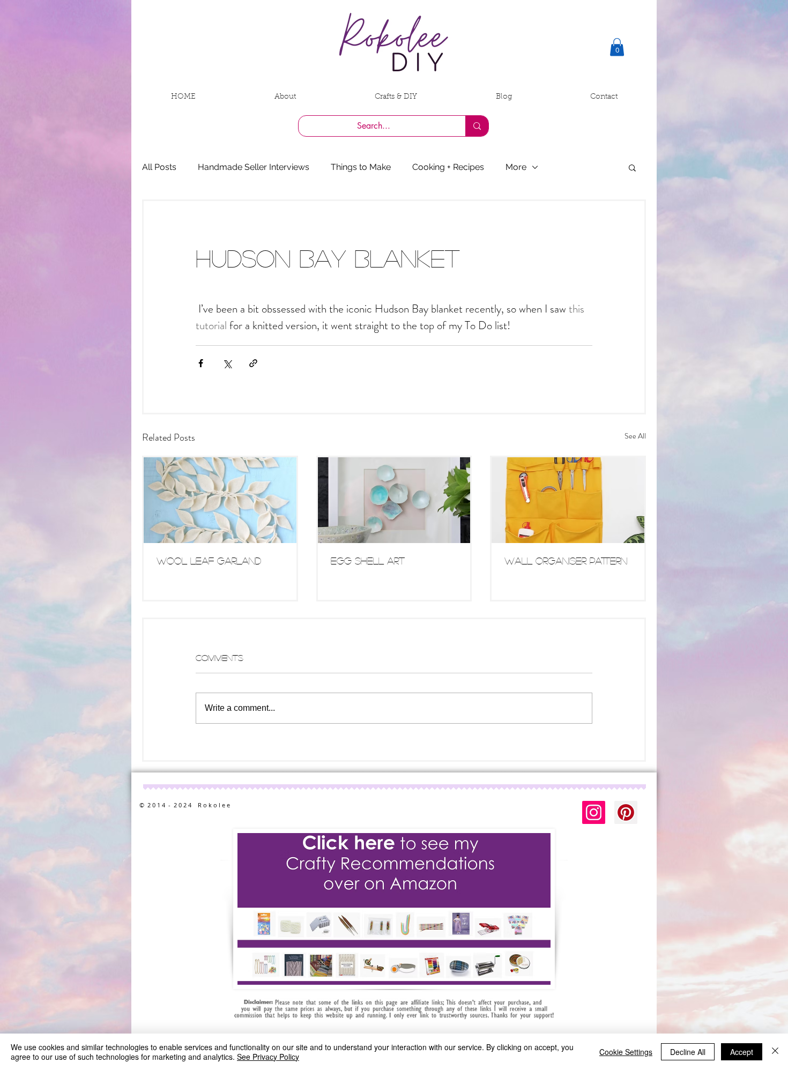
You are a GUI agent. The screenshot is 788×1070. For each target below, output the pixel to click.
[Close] (775, 1051)
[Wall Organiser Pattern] (568, 500)
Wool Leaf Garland (209, 561)
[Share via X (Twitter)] (227, 363)
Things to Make (361, 167)
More (515, 167)
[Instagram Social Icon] (593, 812)
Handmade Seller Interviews (253, 167)
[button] (617, 47)
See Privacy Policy (268, 1056)
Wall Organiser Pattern (565, 561)
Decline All (687, 1051)
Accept (741, 1051)
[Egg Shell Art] (394, 500)
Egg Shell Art (368, 561)
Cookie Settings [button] (625, 1051)
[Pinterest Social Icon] (625, 812)
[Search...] (476, 126)
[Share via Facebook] (201, 363)
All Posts (159, 167)
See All (635, 435)
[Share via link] (253, 363)
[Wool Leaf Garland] (220, 500)
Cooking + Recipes (448, 167)
